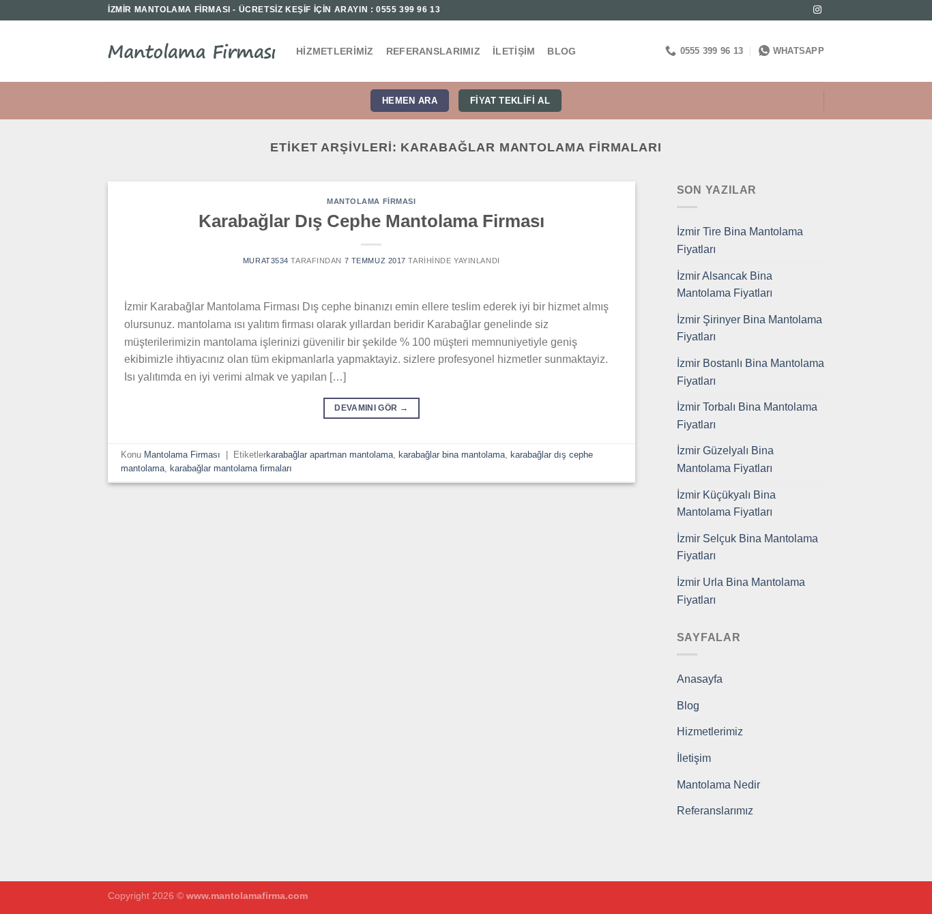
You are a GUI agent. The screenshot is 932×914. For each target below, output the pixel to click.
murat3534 (266, 260)
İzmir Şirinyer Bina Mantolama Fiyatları (749, 328)
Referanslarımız (433, 51)
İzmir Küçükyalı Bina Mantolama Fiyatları (726, 503)
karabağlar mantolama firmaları (231, 468)
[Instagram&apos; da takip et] (817, 10)
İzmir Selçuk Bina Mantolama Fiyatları (747, 547)
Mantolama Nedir (718, 785)
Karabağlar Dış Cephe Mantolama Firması (371, 221)
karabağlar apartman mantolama (329, 454)
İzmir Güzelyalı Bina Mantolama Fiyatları (725, 459)
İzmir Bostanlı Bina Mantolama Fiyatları (750, 372)
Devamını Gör (371, 408)
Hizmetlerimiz (335, 51)
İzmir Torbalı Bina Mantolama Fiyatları (747, 415)
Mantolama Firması (371, 201)
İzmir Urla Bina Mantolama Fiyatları (741, 591)
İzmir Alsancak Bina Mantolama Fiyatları (724, 284)
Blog (561, 51)
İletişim (514, 51)
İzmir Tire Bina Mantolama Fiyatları (740, 240)
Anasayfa (700, 679)
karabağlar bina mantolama (451, 454)
